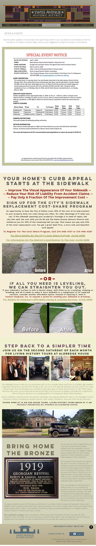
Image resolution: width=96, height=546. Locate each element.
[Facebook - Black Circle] (91, 527)
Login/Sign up (56, 534)
